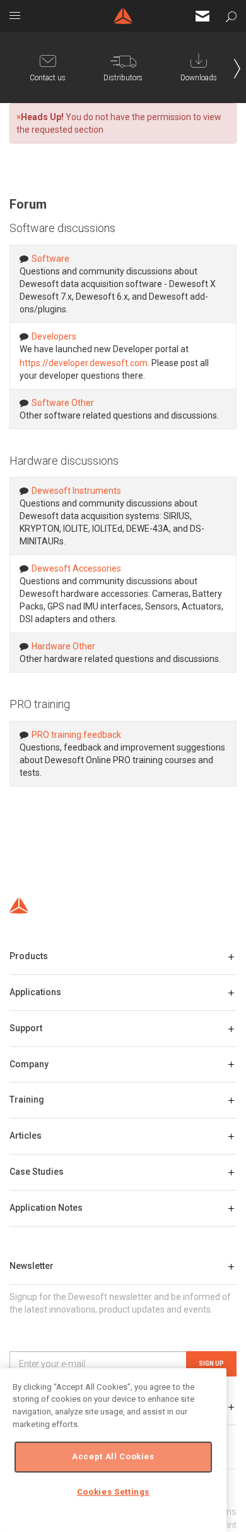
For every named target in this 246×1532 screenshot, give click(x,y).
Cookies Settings (113, 1492)
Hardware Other (63, 646)
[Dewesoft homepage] (123, 16)
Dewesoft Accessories (76, 568)
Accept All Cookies (113, 1456)
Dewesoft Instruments (76, 491)
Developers (54, 336)
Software (50, 259)
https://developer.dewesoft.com (84, 363)
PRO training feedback (76, 735)
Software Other (63, 403)
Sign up (211, 1363)
